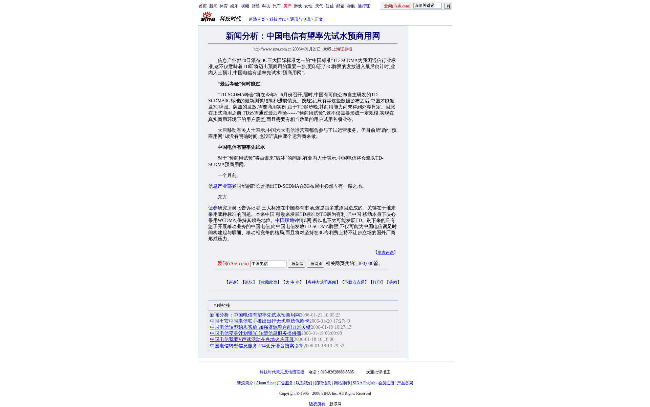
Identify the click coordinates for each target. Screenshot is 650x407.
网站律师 (342, 383)
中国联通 (284, 220)
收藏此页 (269, 282)
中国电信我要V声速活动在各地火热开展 (252, 339)
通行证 (364, 6)
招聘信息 (323, 383)
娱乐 (234, 6)
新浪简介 (245, 383)
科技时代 (277, 19)
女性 (308, 6)
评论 (233, 282)
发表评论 (385, 252)
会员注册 (386, 383)
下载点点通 (354, 282)
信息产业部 (220, 186)
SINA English (364, 383)
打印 (377, 282)
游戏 (298, 6)
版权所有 (317, 404)
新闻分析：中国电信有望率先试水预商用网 (255, 315)
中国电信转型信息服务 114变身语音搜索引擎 (257, 345)
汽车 (277, 6)
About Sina (265, 383)
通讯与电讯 (300, 19)
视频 (245, 6)
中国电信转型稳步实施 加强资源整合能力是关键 (260, 327)
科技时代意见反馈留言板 (282, 372)
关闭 (393, 282)
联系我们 (304, 383)
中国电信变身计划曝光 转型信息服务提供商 (255, 333)
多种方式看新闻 (322, 282)
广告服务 (285, 383)
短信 (330, 6)
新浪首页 (257, 19)
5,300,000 (363, 263)
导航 (351, 6)
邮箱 (340, 6)
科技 (266, 6)
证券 (213, 207)
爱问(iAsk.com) (233, 263)
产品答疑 (405, 383)
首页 (203, 6)
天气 (319, 6)
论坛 (249, 282)
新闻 (213, 6)
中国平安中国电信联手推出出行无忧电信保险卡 (259, 321)
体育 (224, 6)
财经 (256, 6)
